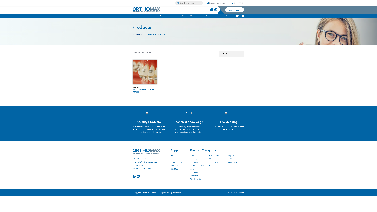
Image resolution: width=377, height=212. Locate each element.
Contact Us (223, 16)
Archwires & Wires (197, 165)
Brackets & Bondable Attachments (195, 175)
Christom (241, 193)
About (192, 16)
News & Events (207, 16)
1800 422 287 (141, 158)
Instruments (233, 162)
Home (135, 16)
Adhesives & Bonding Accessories (195, 158)
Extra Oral (213, 165)
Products (146, 16)
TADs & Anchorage (235, 159)
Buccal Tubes (214, 155)
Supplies (231, 155)
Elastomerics (214, 162)
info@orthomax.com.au (147, 162)
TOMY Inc (136, 87)
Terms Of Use (176, 165)
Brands (159, 16)
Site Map (174, 169)
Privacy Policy (176, 162)
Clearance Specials (216, 159)
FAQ (183, 16)
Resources (171, 16)
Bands (192, 169)
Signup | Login (235, 10)
